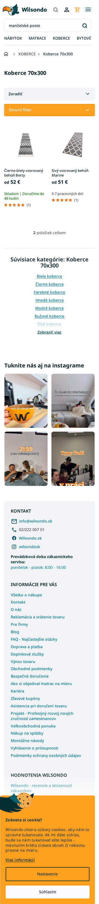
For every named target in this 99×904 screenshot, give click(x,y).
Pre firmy (19, 624)
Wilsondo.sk (30, 538)
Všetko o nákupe (26, 594)
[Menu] (88, 9)
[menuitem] (13, 38)
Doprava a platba (27, 646)
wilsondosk (29, 546)
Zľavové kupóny (25, 698)
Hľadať (84, 25)
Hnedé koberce (49, 300)
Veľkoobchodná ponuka (33, 726)
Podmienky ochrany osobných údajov (46, 755)
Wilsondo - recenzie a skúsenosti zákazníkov (41, 788)
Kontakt (18, 602)
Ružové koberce (49, 316)
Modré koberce (49, 308)
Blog (15, 631)
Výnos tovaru (23, 661)
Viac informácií (20, 859)
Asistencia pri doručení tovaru (39, 705)
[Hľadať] (55, 9)
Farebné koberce (49, 292)
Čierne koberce (49, 284)
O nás (16, 609)
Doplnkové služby (27, 654)
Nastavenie (47, 873)
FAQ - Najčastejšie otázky (34, 639)
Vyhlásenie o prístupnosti (34, 748)
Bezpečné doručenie (30, 676)
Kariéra (17, 691)
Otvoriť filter (20, 109)
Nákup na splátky (27, 733)
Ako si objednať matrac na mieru (41, 683)
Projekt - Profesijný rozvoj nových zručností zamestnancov (42, 716)
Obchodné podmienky (31, 668)
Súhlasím (47, 891)
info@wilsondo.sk (35, 521)
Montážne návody (27, 740)
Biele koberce (49, 276)
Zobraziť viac (49, 332)
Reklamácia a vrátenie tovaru (38, 616)
